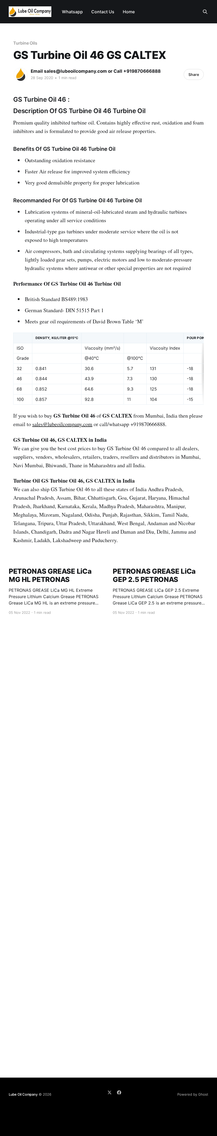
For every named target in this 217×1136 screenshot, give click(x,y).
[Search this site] (205, 11)
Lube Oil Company (23, 1094)
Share (193, 74)
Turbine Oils (25, 43)
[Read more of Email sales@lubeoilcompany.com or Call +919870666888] (20, 74)
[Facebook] (119, 1092)
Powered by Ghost (192, 1094)
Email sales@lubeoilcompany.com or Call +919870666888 (96, 71)
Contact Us (102, 11)
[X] (109, 1092)
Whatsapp (72, 11)
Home (129, 11)
